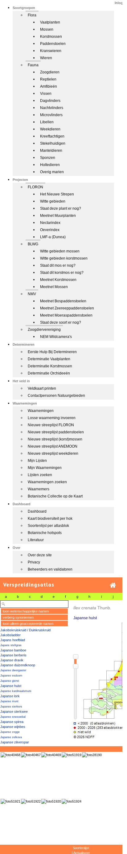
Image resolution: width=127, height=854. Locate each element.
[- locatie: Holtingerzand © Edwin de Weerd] (31, 754)
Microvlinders (51, 115)
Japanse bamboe (13, 650)
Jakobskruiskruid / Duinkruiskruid (25, 630)
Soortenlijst (81, 848)
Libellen (47, 122)
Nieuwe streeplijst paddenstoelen (56, 432)
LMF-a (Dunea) (53, 237)
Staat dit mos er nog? (58, 265)
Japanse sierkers (11, 706)
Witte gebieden (52, 201)
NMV (32, 294)
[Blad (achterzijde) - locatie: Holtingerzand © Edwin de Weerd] (10, 754)
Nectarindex (50, 223)
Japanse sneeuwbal (13, 716)
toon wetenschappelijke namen (26, 611)
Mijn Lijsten (37, 460)
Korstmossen (51, 36)
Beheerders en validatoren (50, 569)
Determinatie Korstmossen (50, 366)
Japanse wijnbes (12, 727)
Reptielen (48, 79)
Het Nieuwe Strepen (57, 194)
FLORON (35, 187)
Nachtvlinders (51, 108)
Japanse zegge (10, 732)
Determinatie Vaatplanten (49, 359)
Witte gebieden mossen (60, 251)
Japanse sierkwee (14, 711)
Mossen (46, 29)
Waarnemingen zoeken (47, 482)
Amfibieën (48, 86)
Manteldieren (51, 150)
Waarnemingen (41, 411)
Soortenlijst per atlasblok (48, 525)
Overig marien (52, 172)
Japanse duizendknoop (17, 665)
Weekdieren (50, 129)
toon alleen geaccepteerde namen (28, 623)
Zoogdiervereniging (44, 329)
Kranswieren (50, 51)
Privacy (34, 562)
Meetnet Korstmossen (58, 280)
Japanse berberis (13, 655)
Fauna (33, 65)
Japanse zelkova (11, 737)
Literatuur (36, 540)
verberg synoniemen (18, 617)
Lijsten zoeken (40, 475)
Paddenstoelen (53, 44)
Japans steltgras (11, 645)
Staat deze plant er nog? (60, 208)
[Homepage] (113, 585)
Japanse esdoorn (11, 675)
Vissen (45, 93)
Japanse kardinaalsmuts (15, 691)
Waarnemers (38, 489)
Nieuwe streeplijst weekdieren (53, 453)
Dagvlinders (50, 101)
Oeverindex (49, 230)
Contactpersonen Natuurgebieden (56, 395)
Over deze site (40, 555)
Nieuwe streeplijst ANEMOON (52, 446)
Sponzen (47, 157)
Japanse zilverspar (14, 742)
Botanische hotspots (45, 533)
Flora (32, 15)
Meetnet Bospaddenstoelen (63, 301)
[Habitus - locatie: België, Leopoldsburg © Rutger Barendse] (92, 754)
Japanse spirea (11, 722)
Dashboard (37, 511)
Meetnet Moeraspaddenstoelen (66, 315)
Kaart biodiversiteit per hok (50, 518)
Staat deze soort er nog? (60, 322)
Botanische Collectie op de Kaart (55, 496)
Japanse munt (9, 701)
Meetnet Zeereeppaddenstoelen (67, 308)
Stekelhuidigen (52, 143)
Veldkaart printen (42, 388)
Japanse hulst (10, 686)
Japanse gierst (9, 680)
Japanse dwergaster (13, 670)
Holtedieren (50, 165)
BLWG (33, 244)
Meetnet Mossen (54, 287)
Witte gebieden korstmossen (64, 258)
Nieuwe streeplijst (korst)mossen (55, 439)
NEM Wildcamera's (56, 337)
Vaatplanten (50, 22)
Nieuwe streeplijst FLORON (51, 425)
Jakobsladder (10, 635)
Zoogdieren (49, 72)
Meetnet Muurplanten (58, 215)
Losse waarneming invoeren (52, 418)
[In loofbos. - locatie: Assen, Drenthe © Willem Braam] (71, 754)
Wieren (46, 58)
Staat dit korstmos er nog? (62, 272)
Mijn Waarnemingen (45, 468)
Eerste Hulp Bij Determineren (52, 352)
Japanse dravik (11, 660)
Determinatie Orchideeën (49, 373)
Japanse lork (10, 696)
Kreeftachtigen (52, 136)
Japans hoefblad (12, 640)
